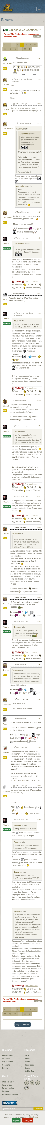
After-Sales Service (10, 1094)
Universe (6, 1058)
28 (25, 49)
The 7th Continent (19, 34)
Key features (7, 1061)
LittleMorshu (8, 129)
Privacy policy (8, 1088)
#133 (39, 598)
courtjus (6, 753)
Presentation (7, 1055)
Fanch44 (6, 724)
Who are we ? (8, 1081)
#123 (39, 104)
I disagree (28, 1120)
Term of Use (7, 1085)
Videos (27, 1058)
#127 (39, 294)
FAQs (27, 1055)
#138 (39, 747)
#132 (39, 528)
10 (35, 44)
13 (15, 49)
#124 (39, 123)
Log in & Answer (22, 1024)
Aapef (5, 299)
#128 (39, 313)
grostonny (6, 705)
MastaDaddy (7, 64)
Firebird (19, 129)
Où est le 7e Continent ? (24, 29)
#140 (39, 819)
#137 (39, 718)
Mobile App (29, 1071)
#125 (39, 212)
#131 (39, 496)
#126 (39, 238)
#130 (39, 426)
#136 (39, 699)
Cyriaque (6, 109)
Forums (7, 34)
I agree (16, 1120)
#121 (39, 58)
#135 (39, 664)
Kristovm (6, 791)
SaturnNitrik (24, 134)
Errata (27, 1068)
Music (27, 1061)
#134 (39, 621)
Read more (33, 1117)
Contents (6, 1065)
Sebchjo (6, 603)
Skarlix (6, 85)
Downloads (29, 1065)
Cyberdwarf (7, 218)
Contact (5, 1091)
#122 (39, 79)
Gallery (5, 1068)
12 (10, 49)
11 (5, 49)
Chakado (6, 406)
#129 (39, 400)
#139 (39, 786)
